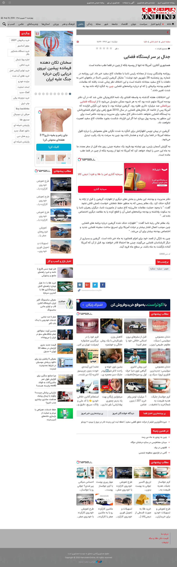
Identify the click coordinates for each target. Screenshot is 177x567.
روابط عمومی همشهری (95, 2)
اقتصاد (124, 24)
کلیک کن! (53, 147)
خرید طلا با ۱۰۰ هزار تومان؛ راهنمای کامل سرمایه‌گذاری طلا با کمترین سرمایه (47, 288)
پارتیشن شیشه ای (21, 125)
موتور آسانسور (23, 46)
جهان (133, 24)
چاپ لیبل (25, 103)
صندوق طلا (24, 120)
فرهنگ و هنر (68, 24)
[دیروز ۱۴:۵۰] (65, 286)
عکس (21, 24)
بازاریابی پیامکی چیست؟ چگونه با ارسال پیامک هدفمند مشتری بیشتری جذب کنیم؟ (45, 398)
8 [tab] (43, 94)
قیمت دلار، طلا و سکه (158, 538)
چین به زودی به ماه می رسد (154, 437)
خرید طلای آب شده (20, 76)
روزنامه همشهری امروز (166, 2)
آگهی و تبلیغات (128, 2)
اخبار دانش (154, 41)
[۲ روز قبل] (65, 334)
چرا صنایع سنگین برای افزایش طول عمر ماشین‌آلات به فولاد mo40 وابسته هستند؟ (46, 381)
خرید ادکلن (24, 65)
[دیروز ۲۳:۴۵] (54, 43)
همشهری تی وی (113, 2)
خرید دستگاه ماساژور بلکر (20, 53)
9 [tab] (39, 94)
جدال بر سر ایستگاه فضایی (147, 57)
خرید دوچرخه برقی (21, 98)
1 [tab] (70, 94)
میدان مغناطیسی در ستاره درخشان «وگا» (149, 442)
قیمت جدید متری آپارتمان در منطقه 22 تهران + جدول (47, 348)
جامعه (115, 24)
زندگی (89, 24)
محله (98, 24)
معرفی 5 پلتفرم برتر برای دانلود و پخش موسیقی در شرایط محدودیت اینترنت (45, 364)
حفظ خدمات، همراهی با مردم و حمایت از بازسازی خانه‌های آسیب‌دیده (45, 415)
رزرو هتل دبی (23, 136)
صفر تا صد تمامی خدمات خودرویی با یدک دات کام (45, 320)
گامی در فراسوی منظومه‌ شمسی (153, 453)
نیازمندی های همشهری (146, 2)
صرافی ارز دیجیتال (21, 114)
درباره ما (164, 534)
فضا (145, 41)
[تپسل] (79, 159)
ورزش (56, 24)
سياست (143, 24)
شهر (106, 24)
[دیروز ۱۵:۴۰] (65, 272)
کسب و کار (9, 24)
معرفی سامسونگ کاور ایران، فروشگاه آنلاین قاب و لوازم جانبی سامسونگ (46, 305)
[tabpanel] (54, 58)
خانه (169, 24)
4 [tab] (58, 94)
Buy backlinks (22, 109)
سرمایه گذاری (100, 189)
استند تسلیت (23, 87)
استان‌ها (46, 24)
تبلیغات (165, 542)
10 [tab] (36, 94)
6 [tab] (51, 94)
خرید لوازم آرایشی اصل (19, 70)
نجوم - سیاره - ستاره (159, 269)
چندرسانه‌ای (32, 24)
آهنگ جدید (24, 92)
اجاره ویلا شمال (22, 59)
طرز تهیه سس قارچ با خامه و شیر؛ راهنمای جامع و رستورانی (46, 272)
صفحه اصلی (165, 41)
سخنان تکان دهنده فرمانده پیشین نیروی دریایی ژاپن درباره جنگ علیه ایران (54, 71)
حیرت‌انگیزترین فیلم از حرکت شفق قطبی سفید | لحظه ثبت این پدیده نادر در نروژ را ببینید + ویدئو (124, 422)
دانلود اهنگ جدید (21, 131)
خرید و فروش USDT (20, 40)
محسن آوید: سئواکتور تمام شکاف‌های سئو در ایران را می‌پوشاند (46, 334)
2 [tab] (66, 94)
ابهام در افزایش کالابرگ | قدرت (152, 32)
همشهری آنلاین (157, 13)
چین (111, 86)
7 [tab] (47, 94)
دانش (80, 24)
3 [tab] (62, 94)
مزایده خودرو (23, 81)
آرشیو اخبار (156, 24)
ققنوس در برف (160, 447)
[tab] (154, 413)
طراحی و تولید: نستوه (87, 561)
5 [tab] (54, 94)
